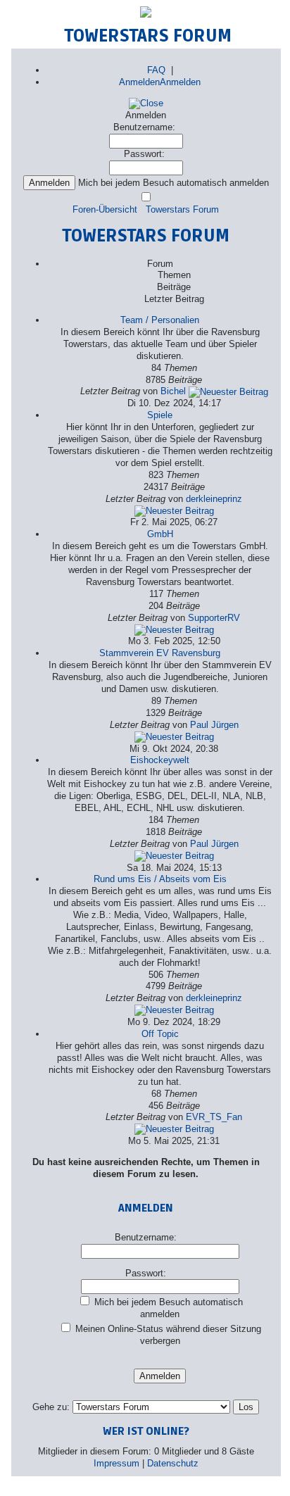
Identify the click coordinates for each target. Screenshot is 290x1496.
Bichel (173, 391)
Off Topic (160, 1034)
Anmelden (139, 82)
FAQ (156, 70)
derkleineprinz (214, 499)
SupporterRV (214, 617)
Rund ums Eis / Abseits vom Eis (160, 879)
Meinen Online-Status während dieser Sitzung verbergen (166, 1335)
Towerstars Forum (182, 209)
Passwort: (144, 154)
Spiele (159, 415)
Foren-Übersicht (104, 209)
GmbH (160, 534)
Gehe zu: (51, 1407)
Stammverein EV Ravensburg (159, 653)
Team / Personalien (159, 320)
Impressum (116, 1463)
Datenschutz (172, 1463)
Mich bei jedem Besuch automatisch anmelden (167, 1308)
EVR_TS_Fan (214, 1117)
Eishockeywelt (159, 760)
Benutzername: (144, 127)
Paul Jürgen (214, 724)
